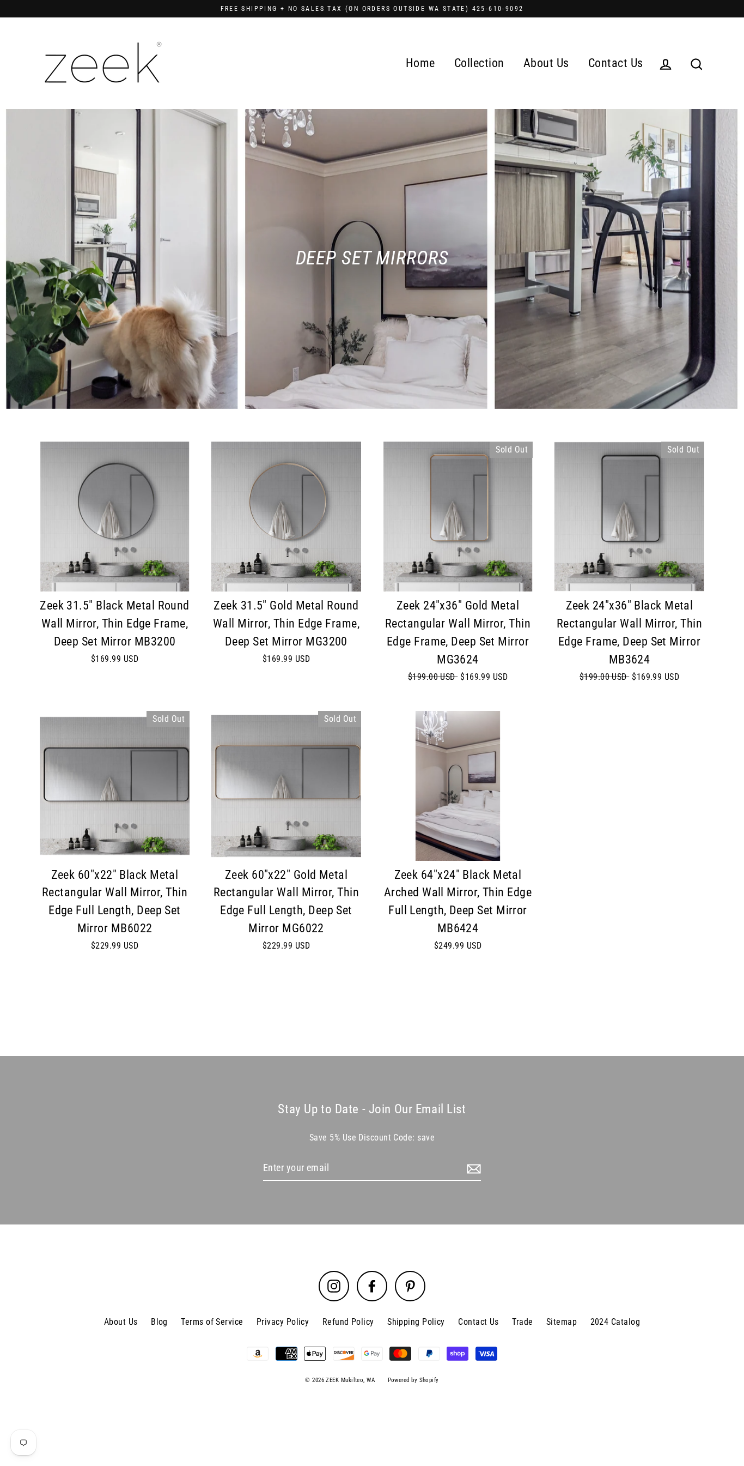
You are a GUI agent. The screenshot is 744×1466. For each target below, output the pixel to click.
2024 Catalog (615, 1322)
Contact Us (615, 63)
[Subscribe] (472, 1168)
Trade (522, 1322)
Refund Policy (348, 1322)
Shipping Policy (416, 1322)
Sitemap (561, 1322)
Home (420, 63)
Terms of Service (212, 1322)
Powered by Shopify (413, 1380)
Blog (159, 1322)
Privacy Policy (283, 1322)
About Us (546, 63)
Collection (479, 63)
